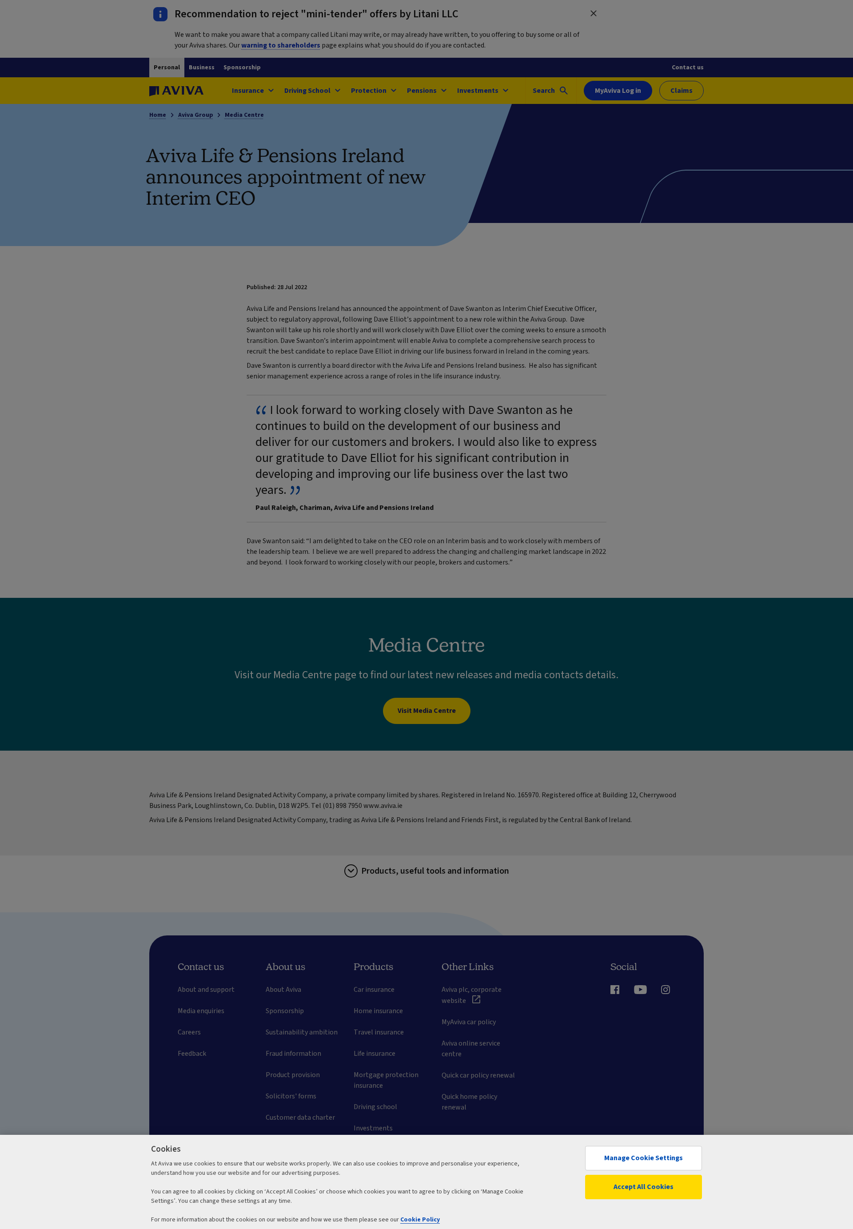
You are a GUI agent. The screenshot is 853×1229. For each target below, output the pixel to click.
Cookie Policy (420, 1219)
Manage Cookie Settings (643, 1158)
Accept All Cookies (644, 1187)
